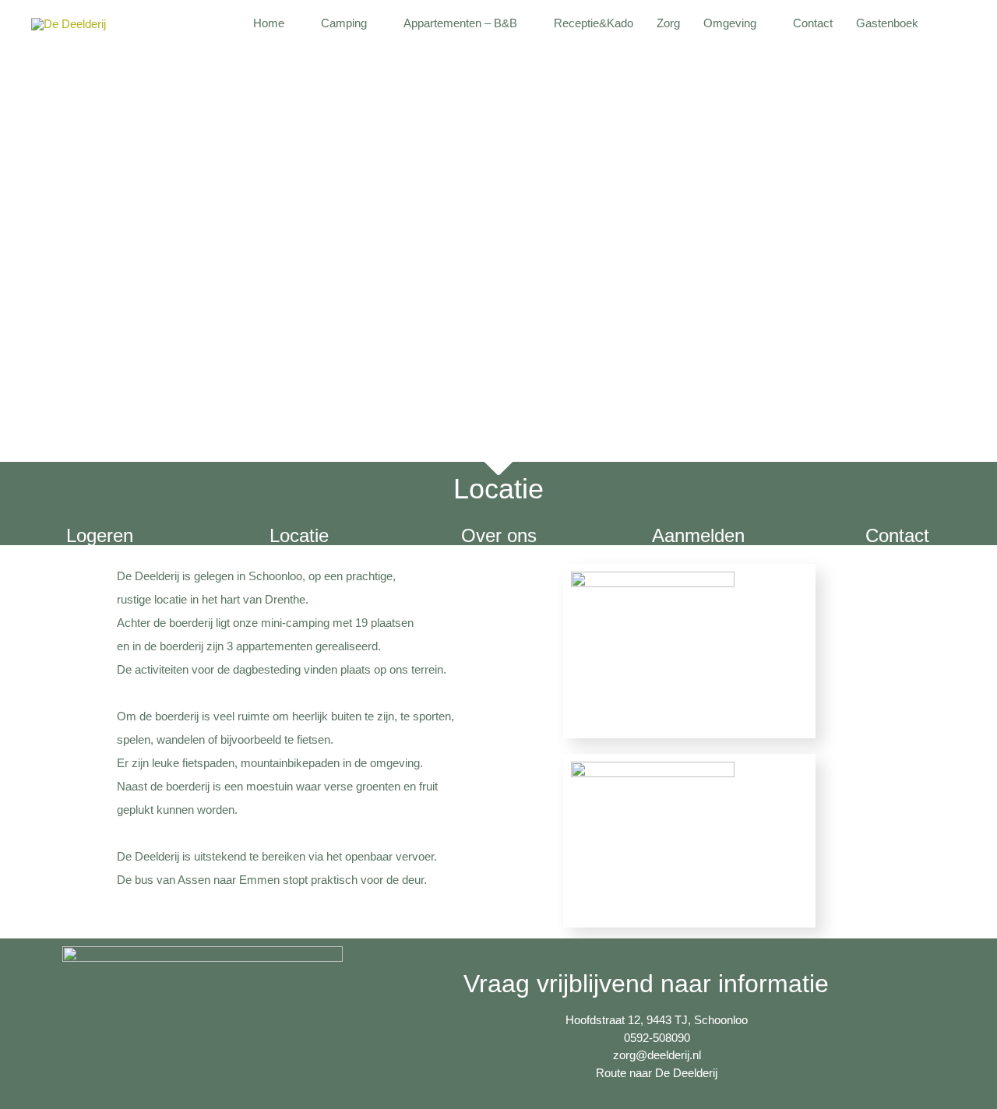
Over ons (499, 535)
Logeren (99, 535)
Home (268, 23)
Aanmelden (698, 535)
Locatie (299, 535)
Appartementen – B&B (460, 23)
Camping (344, 23)
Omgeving (729, 23)
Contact (813, 23)
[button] (948, 23)
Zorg (668, 23)
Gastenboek (887, 23)
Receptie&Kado (593, 23)
